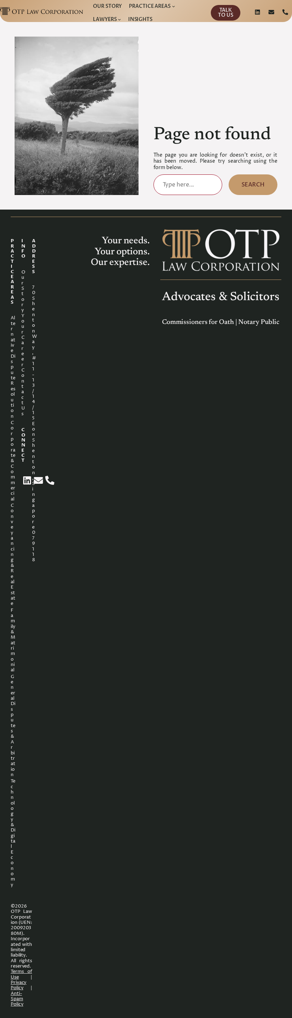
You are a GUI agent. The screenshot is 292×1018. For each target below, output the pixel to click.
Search (253, 185)
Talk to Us (225, 12)
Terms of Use (21, 974)
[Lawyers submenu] (119, 19)
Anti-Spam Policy (17, 999)
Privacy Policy (18, 985)
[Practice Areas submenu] (173, 6)
